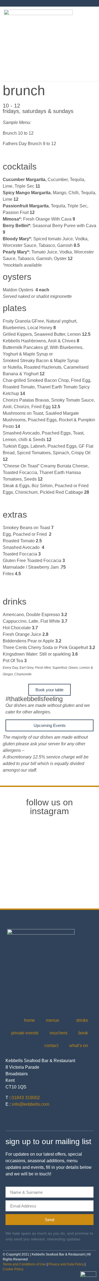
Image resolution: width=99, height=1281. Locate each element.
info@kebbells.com (30, 1104)
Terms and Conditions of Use (24, 1264)
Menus (52, 1020)
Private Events (24, 1033)
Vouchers (58, 1033)
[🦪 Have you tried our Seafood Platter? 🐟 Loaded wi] (49, 880)
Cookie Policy (13, 1269)
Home (29, 1020)
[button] (91, 43)
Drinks (82, 1020)
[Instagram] (9, 1120)
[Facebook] (21, 1120)
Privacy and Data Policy (66, 1264)
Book (83, 1033)
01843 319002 (26, 1097)
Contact (51, 1045)
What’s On (78, 1045)
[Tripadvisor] (33, 1120)
